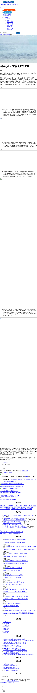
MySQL (6, 507)
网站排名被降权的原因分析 (10, 667)
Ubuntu (2, 509)
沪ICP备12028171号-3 (13, 681)
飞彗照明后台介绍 (8, 664)
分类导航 (5, 17)
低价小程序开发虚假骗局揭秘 (11, 606)
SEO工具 (10, 506)
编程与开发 (10, 28)
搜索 (18, 32)
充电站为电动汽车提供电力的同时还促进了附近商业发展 (18, 613)
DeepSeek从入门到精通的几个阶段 (12, 524)
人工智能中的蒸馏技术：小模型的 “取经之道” (15, 527)
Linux (6, 506)
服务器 (19, 509)
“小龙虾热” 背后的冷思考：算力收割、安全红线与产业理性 (19, 515)
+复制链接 (13, 481)
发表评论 (5, 462)
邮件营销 (9, 29)
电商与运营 (10, 23)
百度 (21, 506)
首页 (1, 34)
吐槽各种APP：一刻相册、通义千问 (9, 495)
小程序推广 (10, 26)
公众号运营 (14, 509)
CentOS (10, 507)
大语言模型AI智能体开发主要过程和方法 (14, 542)
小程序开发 (29, 509)
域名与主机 (10, 25)
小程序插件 (7, 509)
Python (5, 472)
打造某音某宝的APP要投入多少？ (9, 491)
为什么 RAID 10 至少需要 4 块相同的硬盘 (14, 518)
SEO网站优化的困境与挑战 (10, 670)
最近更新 (9, 19)
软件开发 (9, 472)
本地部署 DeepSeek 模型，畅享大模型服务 (15, 526)
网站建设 (23, 509)
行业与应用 (10, 22)
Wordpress (17, 506)
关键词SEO (30, 507)
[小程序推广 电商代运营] (7, 682)
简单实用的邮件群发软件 (10, 665)
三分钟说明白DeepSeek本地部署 (12, 523)
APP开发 (25, 506)
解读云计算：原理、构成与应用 (11, 521)
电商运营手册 (7, 15)
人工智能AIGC (7, 622)
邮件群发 (2, 506)
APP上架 (30, 506)
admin (26, 476)
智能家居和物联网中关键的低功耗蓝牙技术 (11, 486)
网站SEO (9, 20)
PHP (19, 507)
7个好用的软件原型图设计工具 (8, 499)
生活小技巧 (24, 507)
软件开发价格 (7, 14)
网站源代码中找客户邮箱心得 (11, 668)
